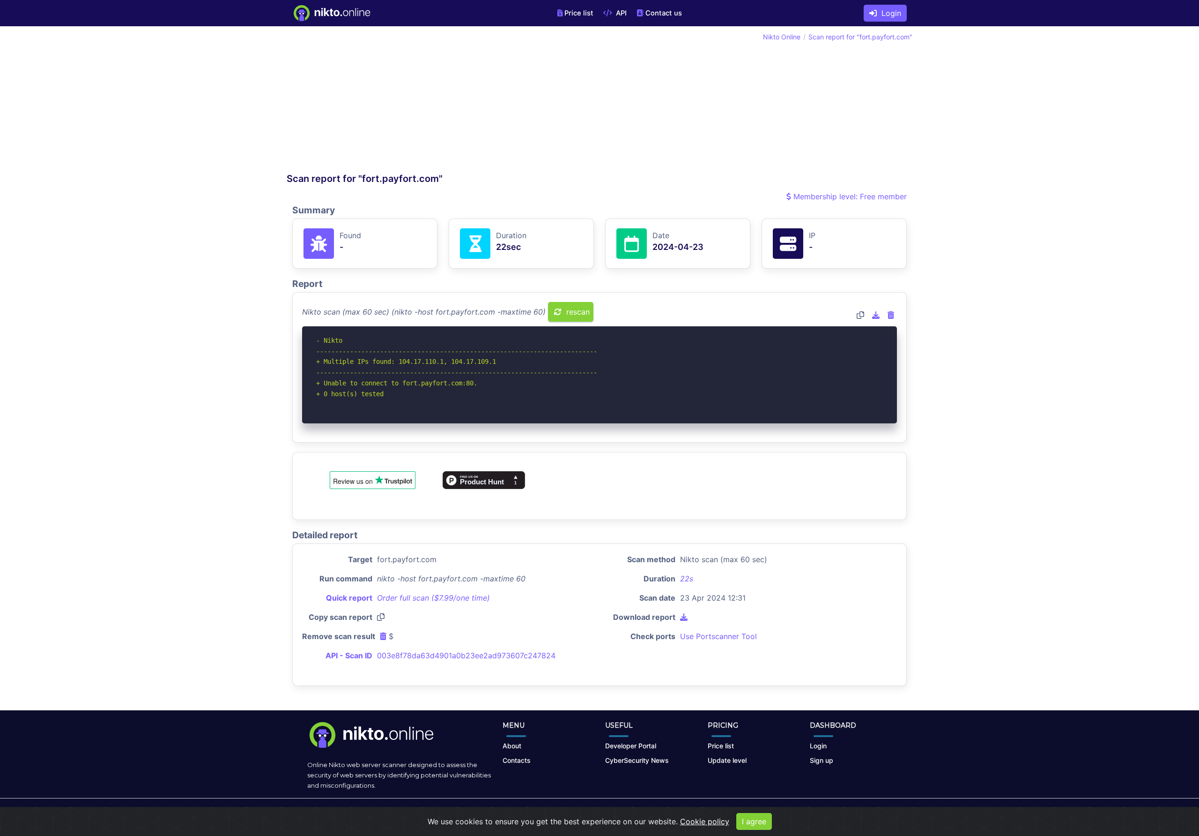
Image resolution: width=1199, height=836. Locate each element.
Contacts (517, 760)
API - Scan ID (349, 655)
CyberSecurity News (637, 760)
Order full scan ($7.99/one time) (433, 598)
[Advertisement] (443, 102)
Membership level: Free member (849, 196)
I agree (754, 821)
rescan (577, 311)
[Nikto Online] (331, 13)
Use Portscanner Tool (718, 636)
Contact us (663, 13)
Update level (727, 760)
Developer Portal (630, 746)
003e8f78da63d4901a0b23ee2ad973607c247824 (466, 655)
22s (686, 578)
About (512, 746)
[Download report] (875, 315)
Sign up (821, 760)
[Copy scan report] (860, 315)
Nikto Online (781, 37)
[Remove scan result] (891, 315)
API (620, 13)
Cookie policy (704, 821)
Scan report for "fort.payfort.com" (860, 37)
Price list (578, 13)
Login (889, 13)
